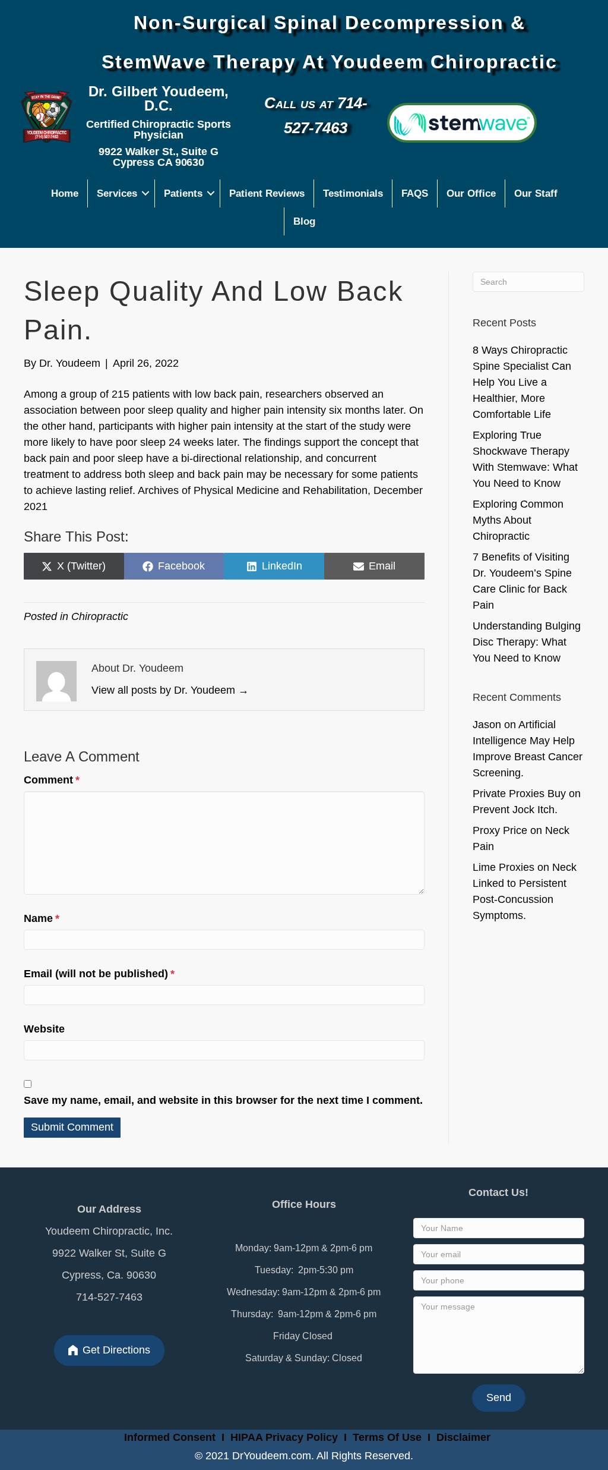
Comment (52, 780)
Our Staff (536, 193)
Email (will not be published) (99, 974)
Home (64, 193)
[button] (145, 193)
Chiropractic (99, 616)
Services (117, 193)
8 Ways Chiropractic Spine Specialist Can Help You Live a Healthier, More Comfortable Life (522, 382)
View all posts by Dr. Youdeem (170, 690)
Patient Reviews (267, 193)
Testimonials (353, 193)
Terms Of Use (389, 1437)
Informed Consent (168, 1437)
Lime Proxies (503, 867)
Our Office (471, 193)
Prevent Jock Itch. (515, 810)
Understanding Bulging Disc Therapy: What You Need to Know (527, 642)
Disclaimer (463, 1437)
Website (44, 1029)
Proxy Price (500, 830)
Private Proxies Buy (519, 793)
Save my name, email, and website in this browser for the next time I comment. (223, 1100)
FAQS (414, 193)
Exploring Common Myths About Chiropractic (518, 520)
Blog (304, 221)
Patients (183, 193)
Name (41, 918)
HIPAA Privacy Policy (284, 1437)
